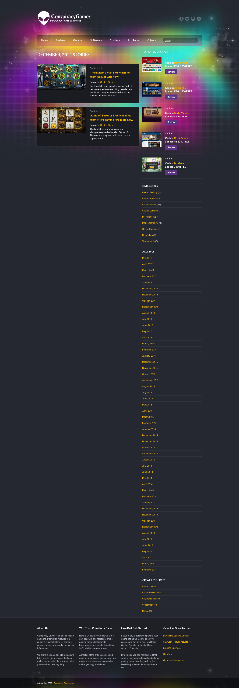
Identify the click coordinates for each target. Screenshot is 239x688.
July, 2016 (147, 318)
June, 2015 (147, 398)
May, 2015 (147, 404)
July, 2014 (147, 465)
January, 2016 (149, 355)
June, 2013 (147, 545)
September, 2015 (150, 380)
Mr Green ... (180, 163)
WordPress (193, 19)
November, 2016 (150, 294)
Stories (115, 40)
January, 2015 (149, 428)
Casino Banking (149, 192)
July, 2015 (147, 392)
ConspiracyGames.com (64, 683)
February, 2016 (149, 349)
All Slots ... (180, 87)
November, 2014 (150, 441)
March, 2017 (148, 270)
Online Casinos (149, 228)
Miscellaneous (149, 216)
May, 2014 (147, 477)
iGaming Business (172, 647)
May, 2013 (147, 551)
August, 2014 (148, 459)
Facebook (181, 19)
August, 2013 (148, 532)
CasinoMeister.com (151, 598)
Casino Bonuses (150, 198)
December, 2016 (150, 288)
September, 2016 (150, 306)
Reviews (60, 40)
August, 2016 (148, 312)
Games (77, 40)
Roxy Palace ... (182, 138)
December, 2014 (150, 435)
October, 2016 (149, 300)
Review (171, 71)
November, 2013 (150, 514)
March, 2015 (148, 416)
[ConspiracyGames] (65, 32)
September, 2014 (150, 453)
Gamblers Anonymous (173, 659)
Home (44, 40)
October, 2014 (149, 447)
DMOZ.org (147, 610)
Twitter (187, 19)
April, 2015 (147, 410)
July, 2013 (147, 538)
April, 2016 (147, 337)
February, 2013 (149, 569)
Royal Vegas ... (182, 62)
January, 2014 (149, 502)
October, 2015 (149, 373)
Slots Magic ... (182, 112)
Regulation (147, 234)
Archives (133, 40)
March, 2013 (148, 563)
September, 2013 (150, 526)
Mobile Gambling (150, 222)
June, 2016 (147, 325)
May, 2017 (147, 257)
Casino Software (150, 210)
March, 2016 (148, 343)
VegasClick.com (149, 604)
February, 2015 (149, 422)
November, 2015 (150, 367)
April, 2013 (147, 557)
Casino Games (107, 82)
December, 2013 (150, 508)
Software (96, 40)
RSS (199, 19)
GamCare (168, 653)
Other (151, 40)
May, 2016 (147, 331)
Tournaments (148, 241)
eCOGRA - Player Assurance (177, 641)
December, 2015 (150, 361)
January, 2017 (149, 282)
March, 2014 (148, 490)
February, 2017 (149, 276)
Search (168, 40)
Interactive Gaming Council (176, 635)
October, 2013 (149, 520)
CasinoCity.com (149, 586)
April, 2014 (147, 483)
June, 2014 (147, 471)
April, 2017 (147, 263)
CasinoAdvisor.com (151, 592)
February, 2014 (149, 496)
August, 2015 (148, 386)
